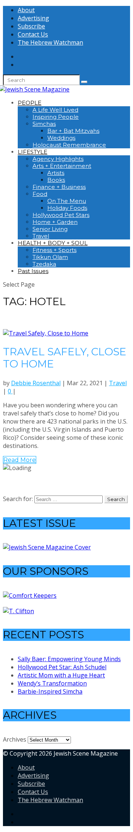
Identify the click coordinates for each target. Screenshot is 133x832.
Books (56, 179)
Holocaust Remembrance (69, 144)
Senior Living (50, 228)
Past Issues (33, 271)
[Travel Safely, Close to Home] (45, 333)
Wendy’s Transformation (52, 683)
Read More (19, 459)
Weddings (61, 137)
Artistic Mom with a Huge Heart (61, 675)
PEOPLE (29, 102)
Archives (14, 739)
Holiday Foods (67, 207)
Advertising (33, 18)
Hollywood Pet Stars (61, 214)
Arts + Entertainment (62, 165)
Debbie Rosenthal (36, 383)
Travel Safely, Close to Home (64, 357)
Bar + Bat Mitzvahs (73, 130)
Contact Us (33, 34)
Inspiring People (56, 116)
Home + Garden (55, 221)
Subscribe (31, 26)
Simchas (44, 123)
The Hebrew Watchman (50, 42)
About (26, 10)
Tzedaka (44, 263)
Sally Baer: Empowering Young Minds (69, 659)
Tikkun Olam (50, 256)
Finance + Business (59, 186)
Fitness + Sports (54, 249)
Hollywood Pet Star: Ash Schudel (62, 667)
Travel (41, 235)
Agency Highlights (58, 158)
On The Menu (66, 200)
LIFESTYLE (32, 151)
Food (40, 193)
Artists (55, 172)
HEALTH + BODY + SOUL (53, 242)
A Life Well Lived (55, 109)
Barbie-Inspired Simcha (50, 691)
